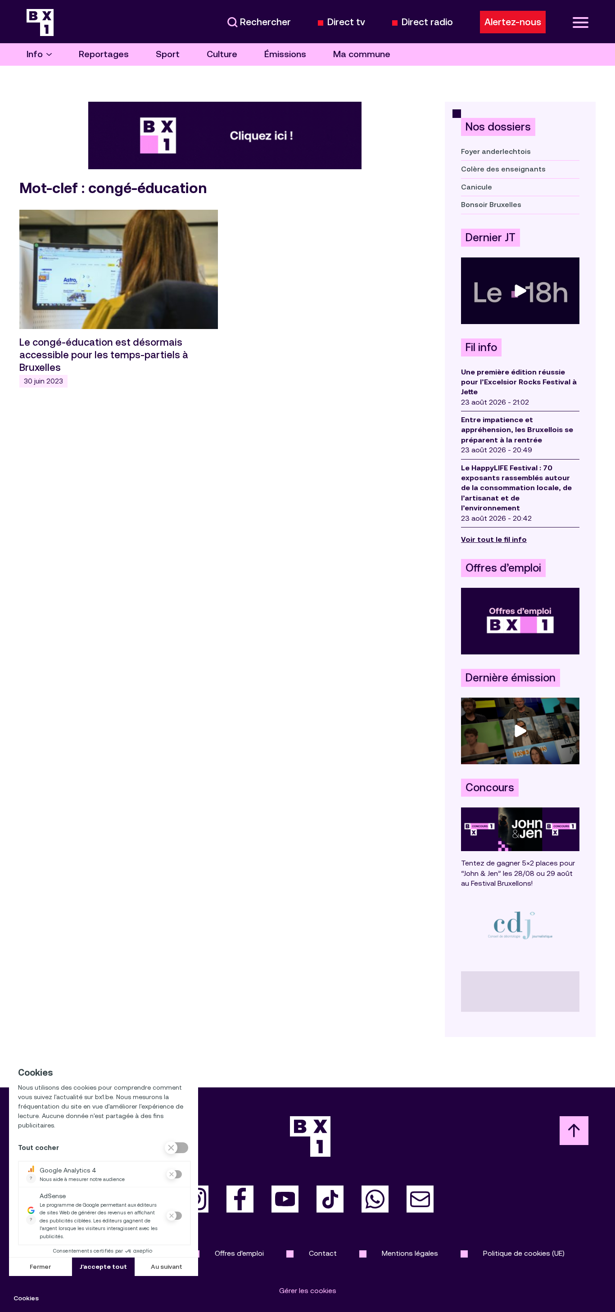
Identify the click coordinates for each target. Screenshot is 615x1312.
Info (35, 54)
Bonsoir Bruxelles (491, 204)
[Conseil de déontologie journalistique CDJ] (520, 925)
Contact (323, 1253)
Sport (168, 54)
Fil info (481, 347)
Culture (222, 54)
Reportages (104, 54)
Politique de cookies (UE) (524, 1253)
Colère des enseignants (503, 169)
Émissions (285, 54)
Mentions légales (410, 1253)
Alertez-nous (512, 22)
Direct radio (427, 22)
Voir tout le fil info (494, 539)
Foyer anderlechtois (496, 151)
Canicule (476, 187)
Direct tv (346, 22)
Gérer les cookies (307, 1290)
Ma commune (361, 54)
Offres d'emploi (239, 1253)
